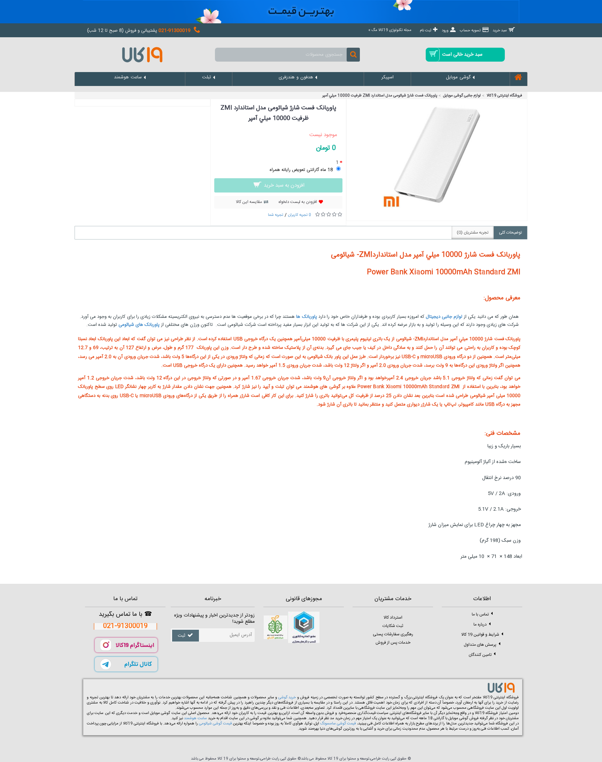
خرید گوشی (287, 697)
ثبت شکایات (393, 626)
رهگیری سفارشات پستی (393, 634)
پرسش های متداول (480, 644)
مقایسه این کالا (249, 201)
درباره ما (480, 624)
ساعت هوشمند (195, 718)
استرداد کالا (393, 617)
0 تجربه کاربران (299, 215)
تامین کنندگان (480, 654)
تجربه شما (275, 215)
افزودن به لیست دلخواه (297, 201)
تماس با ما (480, 614)
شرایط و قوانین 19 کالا (480, 634)
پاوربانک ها (306, 317)
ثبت (181, 635)
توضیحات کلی (510, 232)
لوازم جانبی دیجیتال (444, 317)
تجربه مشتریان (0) (472, 232)
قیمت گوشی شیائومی (215, 724)
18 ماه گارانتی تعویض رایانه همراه (301, 170)
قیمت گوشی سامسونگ (338, 724)
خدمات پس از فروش (393, 642)
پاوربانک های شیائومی (139, 325)
